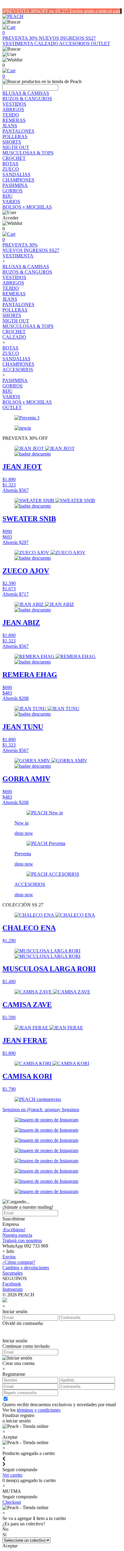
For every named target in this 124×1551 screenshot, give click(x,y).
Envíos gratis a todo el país (95, 11)
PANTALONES (18, 131)
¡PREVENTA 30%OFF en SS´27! (36, 11)
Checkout (11, 1502)
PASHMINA (15, 185)
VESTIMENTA (18, 43)
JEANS (9, 125)
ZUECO (10, 169)
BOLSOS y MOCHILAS (27, 207)
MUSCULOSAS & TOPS (28, 152)
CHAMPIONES (18, 179)
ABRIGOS (13, 109)
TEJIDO (10, 114)
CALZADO (46, 43)
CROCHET (14, 158)
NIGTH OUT (15, 147)
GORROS (12, 190)
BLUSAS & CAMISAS (25, 93)
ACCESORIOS (75, 43)
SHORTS (11, 142)
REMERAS (14, 120)
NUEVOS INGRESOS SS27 (67, 38)
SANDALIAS (16, 174)
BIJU (7, 196)
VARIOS (11, 201)
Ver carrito (12, 1475)
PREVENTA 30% (20, 38)
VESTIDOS (14, 104)
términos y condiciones (38, 1410)
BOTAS (10, 163)
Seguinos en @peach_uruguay (32, 1109)
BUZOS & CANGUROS (27, 98)
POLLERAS (14, 136)
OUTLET (100, 43)
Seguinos (70, 1109)
